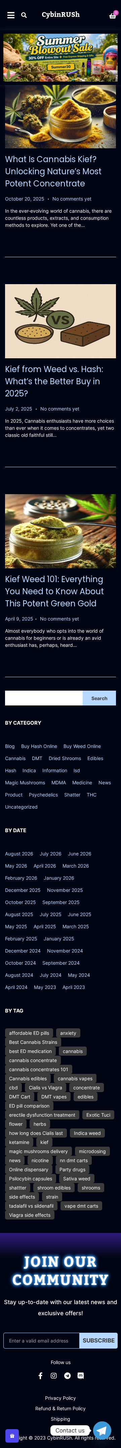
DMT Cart (19, 1096)
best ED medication (30, 1051)
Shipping (60, 1419)
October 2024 (20, 963)
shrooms (91, 1187)
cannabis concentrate (33, 1060)
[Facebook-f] (40, 1375)
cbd (13, 1087)
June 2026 (79, 853)
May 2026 (16, 866)
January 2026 (59, 878)
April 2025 (45, 926)
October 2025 (20, 902)
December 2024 (23, 951)
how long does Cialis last (36, 1133)
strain (52, 1197)
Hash (10, 770)
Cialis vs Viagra (45, 1087)
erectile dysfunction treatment (42, 1115)
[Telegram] (67, 1375)
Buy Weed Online (82, 746)
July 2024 (51, 975)
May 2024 (79, 975)
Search (99, 698)
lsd (77, 770)
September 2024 (61, 963)
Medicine (82, 782)
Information (54, 770)
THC (91, 794)
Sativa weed (76, 1178)
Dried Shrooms (65, 758)
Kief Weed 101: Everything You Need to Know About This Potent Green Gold (54, 591)
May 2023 (45, 987)
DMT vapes (54, 1096)
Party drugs (72, 1169)
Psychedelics (43, 794)
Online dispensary (28, 1169)
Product (14, 794)
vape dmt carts (81, 1206)
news (15, 1160)
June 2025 (79, 914)
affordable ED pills (29, 1033)
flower (16, 1124)
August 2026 (19, 853)
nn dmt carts (74, 1160)
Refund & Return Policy (60, 1408)
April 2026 (45, 866)
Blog (10, 746)
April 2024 (16, 987)
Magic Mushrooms (25, 782)
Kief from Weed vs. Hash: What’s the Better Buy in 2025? (54, 381)
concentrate (86, 1087)
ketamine (19, 1142)
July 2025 (51, 914)
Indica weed (87, 1133)
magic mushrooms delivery (38, 1151)
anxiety (68, 1033)
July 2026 (51, 853)
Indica (29, 770)
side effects (22, 1197)
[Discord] (80, 1375)
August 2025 (19, 914)
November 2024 (65, 951)
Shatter (72, 794)
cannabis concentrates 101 (38, 1069)
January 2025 (59, 938)
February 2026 (21, 878)
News (104, 782)
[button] (24, 15)
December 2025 (23, 890)
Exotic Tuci (98, 1115)
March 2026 (76, 866)
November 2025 (65, 890)
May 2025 (16, 926)
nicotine (40, 1160)
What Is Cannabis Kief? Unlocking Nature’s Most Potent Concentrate (53, 171)
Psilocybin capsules (30, 1178)
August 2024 (19, 975)
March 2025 (76, 926)
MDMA (58, 782)
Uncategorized (21, 807)
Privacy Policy (60, 1398)
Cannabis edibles (28, 1078)
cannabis (73, 1051)
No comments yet (71, 199)
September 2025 (61, 902)
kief (44, 1142)
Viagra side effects (29, 1215)
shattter (17, 1187)
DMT (37, 758)
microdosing (92, 1151)
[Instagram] (53, 1375)
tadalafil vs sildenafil (31, 1206)
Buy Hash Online (39, 746)
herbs (40, 1124)
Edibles (95, 758)
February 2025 (21, 938)
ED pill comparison (29, 1106)
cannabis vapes (75, 1078)
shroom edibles (54, 1187)
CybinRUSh (61, 15)
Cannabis (15, 758)
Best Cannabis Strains (33, 1042)
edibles (85, 1096)
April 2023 (74, 987)
